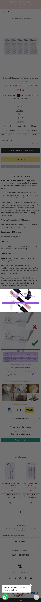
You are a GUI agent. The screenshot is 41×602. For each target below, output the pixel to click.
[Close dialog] (40, 290)
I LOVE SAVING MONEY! (20, 303)
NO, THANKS (20, 306)
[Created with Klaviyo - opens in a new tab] (20, 312)
